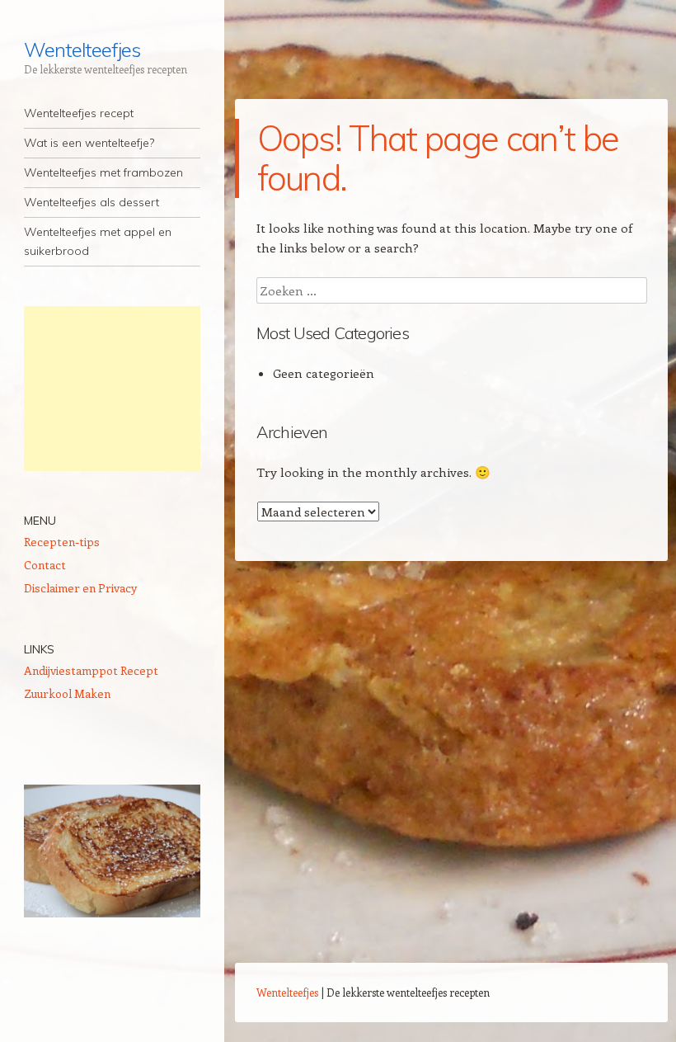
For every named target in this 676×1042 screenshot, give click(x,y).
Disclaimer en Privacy (80, 588)
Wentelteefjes (82, 49)
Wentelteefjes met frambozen (103, 172)
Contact (45, 565)
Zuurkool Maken (67, 693)
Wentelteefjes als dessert (91, 202)
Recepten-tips (62, 541)
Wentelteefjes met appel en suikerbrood (97, 241)
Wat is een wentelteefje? (89, 142)
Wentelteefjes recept (79, 113)
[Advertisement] (112, 388)
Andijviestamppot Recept (91, 670)
